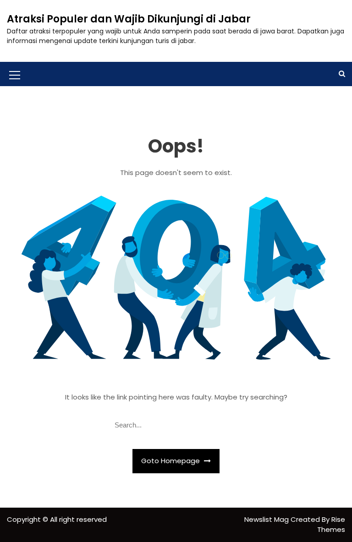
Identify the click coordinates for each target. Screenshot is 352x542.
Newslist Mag (267, 519)
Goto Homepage (171, 460)
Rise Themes (331, 525)
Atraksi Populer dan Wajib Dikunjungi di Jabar (129, 19)
